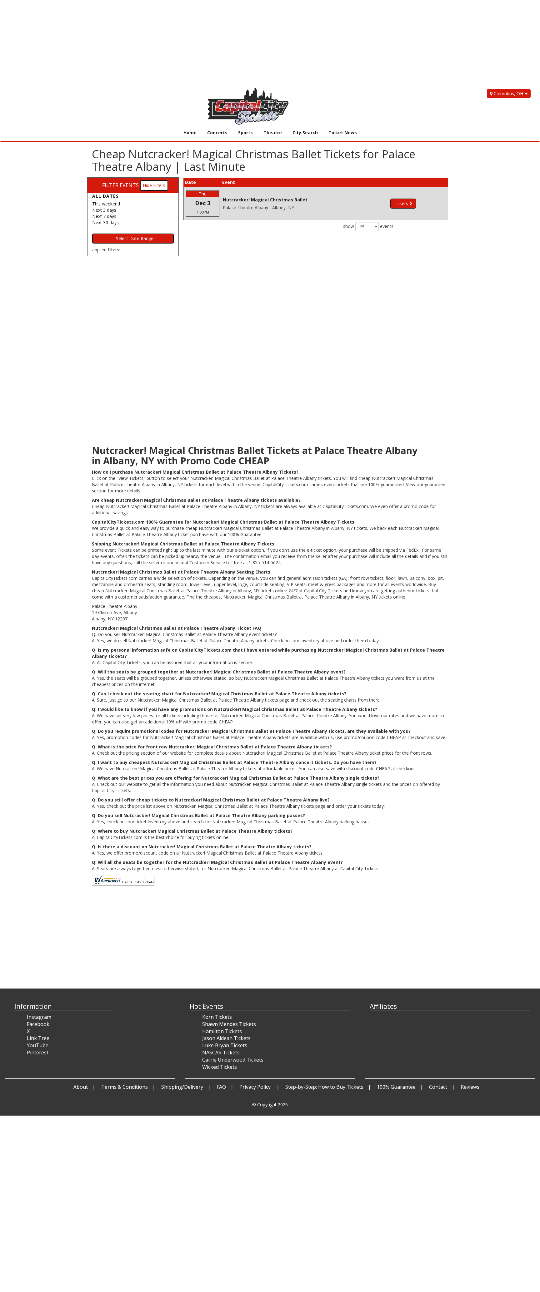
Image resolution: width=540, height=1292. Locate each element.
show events (368, 226)
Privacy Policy (255, 1086)
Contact (438, 1086)
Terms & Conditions (124, 1086)
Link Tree (38, 1038)
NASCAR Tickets (221, 1052)
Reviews (470, 1086)
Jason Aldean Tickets (226, 1038)
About (80, 1086)
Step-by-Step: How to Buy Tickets (324, 1086)
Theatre (272, 133)
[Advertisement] (187, 43)
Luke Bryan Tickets (224, 1045)
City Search (305, 133)
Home (190, 133)
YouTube (37, 1045)
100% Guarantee (396, 1086)
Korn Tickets (217, 1016)
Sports (245, 133)
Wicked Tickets (219, 1066)
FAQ (221, 1086)
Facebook (38, 1024)
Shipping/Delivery (182, 1086)
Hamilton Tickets (222, 1031)
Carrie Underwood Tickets (232, 1059)
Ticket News (342, 133)
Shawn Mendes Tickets (229, 1024)
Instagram (39, 1016)
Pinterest (37, 1052)
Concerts (217, 133)
